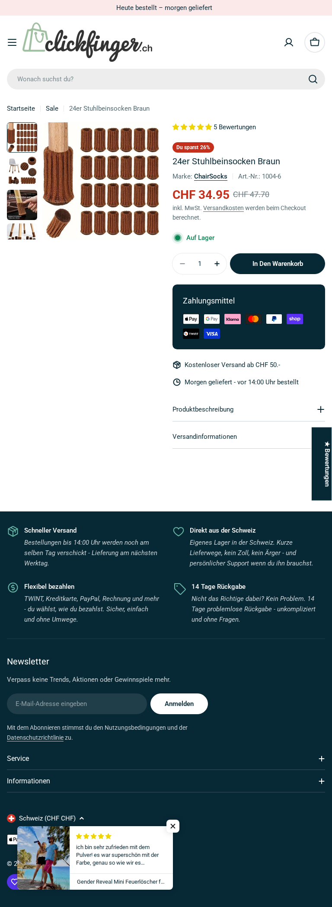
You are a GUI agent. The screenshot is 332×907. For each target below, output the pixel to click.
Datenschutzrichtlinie (35, 737)
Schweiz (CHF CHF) (47, 818)
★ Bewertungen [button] (327, 464)
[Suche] (313, 79)
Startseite (21, 108)
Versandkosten (223, 207)
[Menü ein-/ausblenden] (12, 42)
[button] (172, 826)
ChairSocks (210, 176)
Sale (52, 108)
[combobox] (166, 79)
